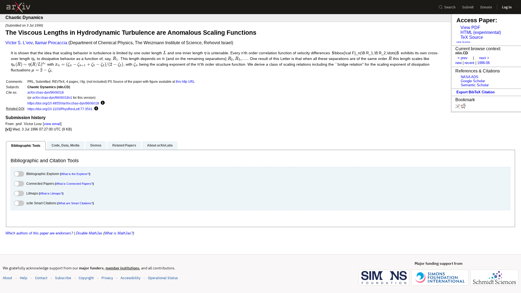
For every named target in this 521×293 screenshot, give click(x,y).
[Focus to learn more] (102, 103)
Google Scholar (473, 81)
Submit (468, 7)
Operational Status (163, 277)
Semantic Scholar (475, 85)
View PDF (470, 27)
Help (23, 278)
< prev (463, 58)
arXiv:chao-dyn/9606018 (45, 92)
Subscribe (63, 278)
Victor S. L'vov (19, 42)
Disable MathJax (89, 233)
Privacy (107, 278)
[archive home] (18, 7)
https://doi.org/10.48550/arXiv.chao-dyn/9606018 (63, 103)
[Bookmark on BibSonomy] (458, 107)
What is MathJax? (118, 233)
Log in (507, 7)
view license (463, 42)
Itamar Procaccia (51, 42)
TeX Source (471, 37)
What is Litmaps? (51, 193)
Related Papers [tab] (124, 145)
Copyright (86, 278)
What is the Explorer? (75, 174)
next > (484, 58)
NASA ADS (469, 77)
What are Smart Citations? (75, 203)
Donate (486, 7)
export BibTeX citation (475, 92)
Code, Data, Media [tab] (66, 145)
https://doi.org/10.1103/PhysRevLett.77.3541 (60, 109)
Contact (41, 278)
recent (469, 63)
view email (52, 124)
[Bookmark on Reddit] (463, 107)
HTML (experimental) (480, 32)
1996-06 (483, 63)
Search (450, 7)
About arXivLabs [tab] (160, 145)
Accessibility (130, 278)
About (7, 278)
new (458, 63)
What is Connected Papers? (74, 183)
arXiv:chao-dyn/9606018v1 (52, 97)
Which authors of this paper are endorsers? (39, 233)
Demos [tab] (95, 145)
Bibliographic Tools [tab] (25, 146)
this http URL (185, 81)
